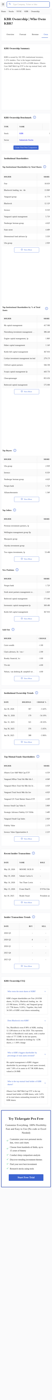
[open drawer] (3, 4)
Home (3, 11)
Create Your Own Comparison (26, 147)
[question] (34, 117)
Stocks (11, 11)
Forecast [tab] (23, 34)
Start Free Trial (26, 1177)
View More (28, 250)
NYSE (19, 11)
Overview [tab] (10, 34)
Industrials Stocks (26, 140)
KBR (26, 11)
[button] (26, 991)
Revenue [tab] (35, 34)
